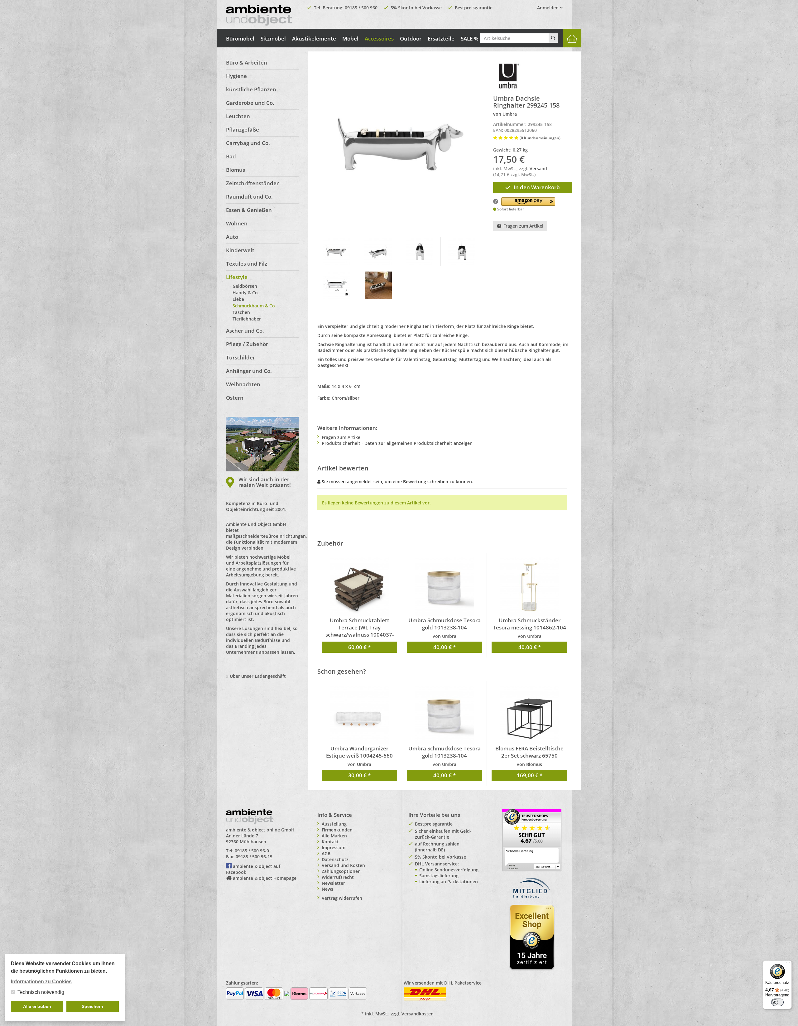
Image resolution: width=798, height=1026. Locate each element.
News (327, 889)
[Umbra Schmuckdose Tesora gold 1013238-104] (444, 587)
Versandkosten (417, 1014)
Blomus (235, 169)
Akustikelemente (314, 38)
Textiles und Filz (246, 263)
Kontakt (330, 842)
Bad (231, 156)
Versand (538, 168)
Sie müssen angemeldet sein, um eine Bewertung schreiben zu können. (397, 481)
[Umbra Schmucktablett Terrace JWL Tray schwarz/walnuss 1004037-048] (359, 587)
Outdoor (410, 38)
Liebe (238, 299)
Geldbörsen (245, 286)
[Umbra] (508, 76)
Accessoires (379, 38)
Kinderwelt (240, 250)
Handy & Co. (246, 293)
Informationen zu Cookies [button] (41, 981)
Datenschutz (335, 859)
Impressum (333, 847)
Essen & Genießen (249, 210)
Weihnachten (243, 384)
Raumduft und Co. (249, 196)
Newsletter (333, 883)
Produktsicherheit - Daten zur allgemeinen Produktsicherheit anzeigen (397, 443)
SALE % (469, 38)
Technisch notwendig (40, 992)
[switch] (777, 1002)
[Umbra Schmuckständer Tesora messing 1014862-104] (529, 587)
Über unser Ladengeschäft (258, 676)
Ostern (234, 397)
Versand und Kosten (343, 865)
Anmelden (548, 8)
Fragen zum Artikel (523, 226)
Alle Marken (334, 836)
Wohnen (237, 223)
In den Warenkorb (537, 187)
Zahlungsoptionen (341, 871)
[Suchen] (553, 38)
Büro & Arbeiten (246, 62)
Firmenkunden (337, 830)
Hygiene (236, 75)
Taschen (241, 312)
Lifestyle (237, 277)
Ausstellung (334, 824)
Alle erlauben (37, 1006)
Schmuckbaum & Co (254, 306)
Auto (232, 236)
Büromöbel (240, 38)
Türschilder (240, 357)
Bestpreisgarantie (474, 8)
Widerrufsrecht (338, 877)
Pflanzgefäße (242, 129)
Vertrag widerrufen (342, 898)
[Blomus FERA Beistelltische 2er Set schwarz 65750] (529, 715)
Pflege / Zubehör (247, 344)
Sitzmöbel (273, 38)
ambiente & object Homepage (264, 878)
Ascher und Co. (245, 330)
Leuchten (238, 116)
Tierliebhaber (247, 319)
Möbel (350, 38)
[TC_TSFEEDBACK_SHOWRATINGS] (531, 839)
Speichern (92, 1006)
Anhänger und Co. (249, 370)
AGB (326, 853)
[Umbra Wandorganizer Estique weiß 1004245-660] (359, 715)
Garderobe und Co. (250, 102)
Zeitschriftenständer (252, 183)
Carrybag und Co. (248, 143)
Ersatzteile (441, 38)
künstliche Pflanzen (251, 89)
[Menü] (788, 964)
